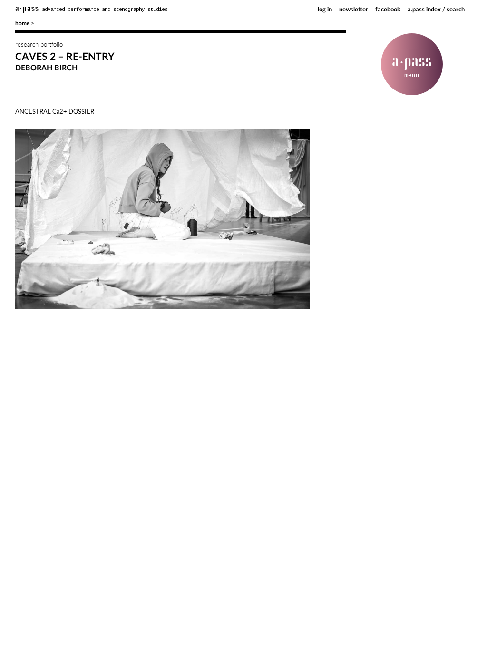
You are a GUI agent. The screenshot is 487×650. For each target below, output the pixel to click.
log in (325, 10)
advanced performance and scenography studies (91, 9)
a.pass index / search (436, 10)
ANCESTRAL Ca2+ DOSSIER (54, 111)
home (22, 23)
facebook (387, 10)
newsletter (353, 10)
